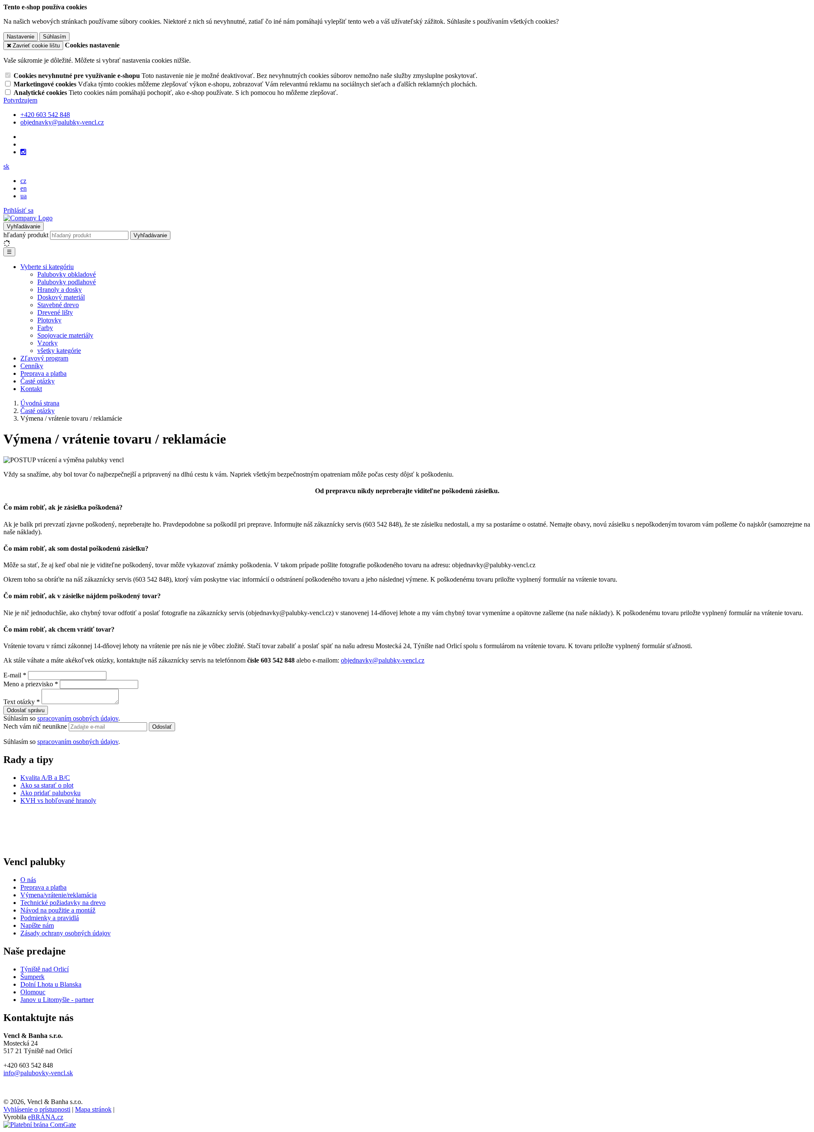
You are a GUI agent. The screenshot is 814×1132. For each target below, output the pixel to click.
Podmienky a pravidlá (49, 917)
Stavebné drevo (58, 304)
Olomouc (32, 992)
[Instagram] (23, 152)
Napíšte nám (37, 925)
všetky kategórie (59, 350)
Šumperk (32, 976)
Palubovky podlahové (66, 282)
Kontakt (31, 388)
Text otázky (19, 701)
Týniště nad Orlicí (44, 969)
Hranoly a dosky (59, 289)
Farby (45, 327)
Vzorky (47, 343)
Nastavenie (20, 36)
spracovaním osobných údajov (77, 718)
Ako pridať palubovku (50, 792)
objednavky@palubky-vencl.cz (382, 660)
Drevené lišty (55, 312)
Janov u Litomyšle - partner (57, 999)
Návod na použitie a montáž (57, 910)
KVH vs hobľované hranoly (58, 800)
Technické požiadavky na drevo (63, 902)
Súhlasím (54, 36)
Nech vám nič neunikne (36, 726)
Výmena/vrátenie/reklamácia (58, 895)
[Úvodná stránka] (28, 218)
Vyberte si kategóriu (47, 266)
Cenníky (31, 365)
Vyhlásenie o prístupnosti (36, 1109)
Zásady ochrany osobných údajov (65, 933)
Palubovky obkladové (66, 274)
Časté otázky (37, 381)
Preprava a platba (43, 373)
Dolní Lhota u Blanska (50, 984)
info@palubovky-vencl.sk (38, 1073)
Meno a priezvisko (28, 684)
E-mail (12, 675)
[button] (6, 166)
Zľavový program (44, 358)
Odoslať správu (26, 710)
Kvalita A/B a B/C (45, 777)
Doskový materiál (61, 297)
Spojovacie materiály (65, 335)
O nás (28, 879)
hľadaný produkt (25, 235)
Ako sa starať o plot (46, 785)
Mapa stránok (93, 1109)
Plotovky (49, 320)
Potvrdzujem (20, 100)
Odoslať (162, 727)
